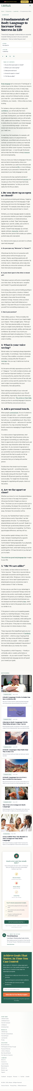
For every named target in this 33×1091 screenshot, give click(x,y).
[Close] (31, 2)
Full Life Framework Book (7, 1033)
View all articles (10, 944)
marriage (4, 361)
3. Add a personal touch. (10, 70)
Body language (5, 84)
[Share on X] (10, 56)
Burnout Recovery (5, 1044)
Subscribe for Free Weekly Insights (16, 994)
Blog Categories (5, 1066)
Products (4, 1029)
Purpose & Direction (5, 1048)
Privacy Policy (13, 1085)
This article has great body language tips (13, 557)
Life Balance (4, 1024)
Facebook (3, 1076)
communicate (14, 412)
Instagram (9, 1076)
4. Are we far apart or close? (11, 73)
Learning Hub (4, 1037)
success (25, 179)
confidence (4, 111)
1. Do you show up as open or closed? (14, 65)
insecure (27, 152)
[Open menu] (30, 5)
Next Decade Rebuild (6, 1053)
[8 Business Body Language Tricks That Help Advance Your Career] (16, 712)
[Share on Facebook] (2, 56)
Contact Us (4, 1061)
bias (24, 601)
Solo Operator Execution (7, 1055)
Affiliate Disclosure (22, 1085)
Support (3, 1072)
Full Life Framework (5, 1022)
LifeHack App (4, 1031)
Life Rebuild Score (5, 1020)
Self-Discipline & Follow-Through (8, 1046)
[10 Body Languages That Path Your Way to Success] (16, 738)
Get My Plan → (24, 1)
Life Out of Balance (5, 1051)
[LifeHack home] (6, 5)
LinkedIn (27, 1076)
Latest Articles (4, 1063)
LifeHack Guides (5, 1018)
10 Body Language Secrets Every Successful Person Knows (15, 778)
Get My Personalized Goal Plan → (16, 922)
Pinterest (15, 1076)
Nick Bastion (6, 45)
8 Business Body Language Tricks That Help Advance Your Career (15, 723)
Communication (7, 694)
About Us (3, 1059)
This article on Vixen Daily (23, 398)
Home (2, 11)
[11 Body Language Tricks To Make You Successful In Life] (16, 683)
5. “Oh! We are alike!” (9, 76)
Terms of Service (5, 1085)
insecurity (15, 231)
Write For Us (4, 1068)
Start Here (4, 1016)
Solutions (4, 1042)
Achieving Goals (5, 1027)
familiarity (27, 633)
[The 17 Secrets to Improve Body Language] (16, 793)
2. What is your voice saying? (11, 67)
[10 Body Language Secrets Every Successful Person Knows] (16, 765)
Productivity (8, 11)
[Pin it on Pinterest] (6, 56)
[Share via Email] (13, 56)
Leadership (15, 11)
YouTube (22, 1076)
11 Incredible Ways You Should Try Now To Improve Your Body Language (15, 838)
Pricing (2, 1040)
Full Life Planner (4, 1035)
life (19, 167)
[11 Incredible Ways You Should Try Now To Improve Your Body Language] (16, 822)
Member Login (4, 1070)
